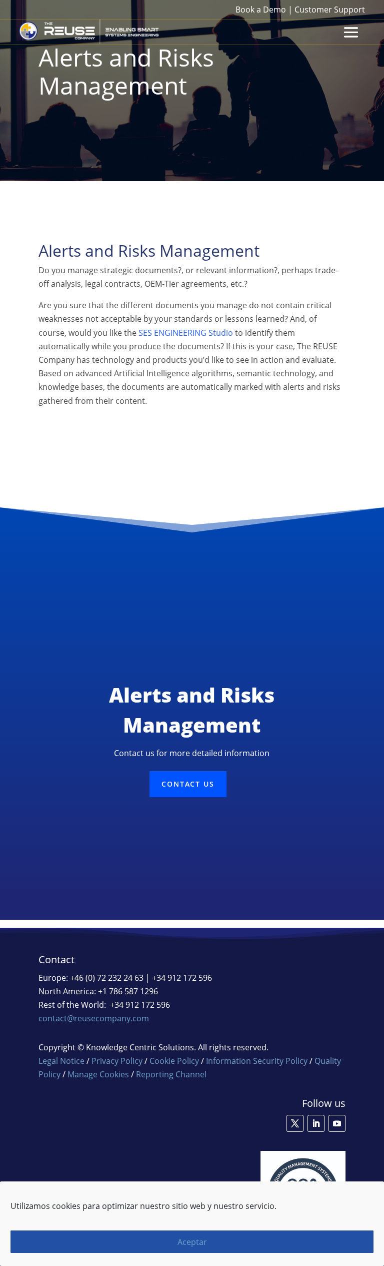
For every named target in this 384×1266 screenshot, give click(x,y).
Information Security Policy (257, 1060)
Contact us (188, 784)
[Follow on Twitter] (295, 1123)
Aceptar (192, 1241)
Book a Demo (261, 9)
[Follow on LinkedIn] (316, 1123)
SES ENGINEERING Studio (185, 332)
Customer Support (329, 9)
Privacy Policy (117, 1060)
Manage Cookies (98, 1074)
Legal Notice (61, 1060)
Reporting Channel (171, 1074)
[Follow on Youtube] (337, 1123)
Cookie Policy (174, 1060)
